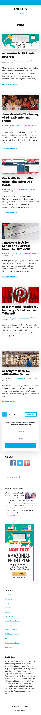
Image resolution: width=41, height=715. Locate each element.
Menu (22, 14)
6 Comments (27, 125)
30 (22, 415)
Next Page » (31, 415)
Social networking (12, 643)
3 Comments (23, 189)
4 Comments (26, 61)
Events (7, 608)
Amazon (8, 594)
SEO (6, 638)
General (8, 612)
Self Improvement (12, 634)
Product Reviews (11, 630)
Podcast (8, 625)
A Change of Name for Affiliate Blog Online (16, 372)
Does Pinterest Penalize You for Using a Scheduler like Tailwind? (20, 310)
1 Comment (21, 378)
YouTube (8, 647)
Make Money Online (12, 621)
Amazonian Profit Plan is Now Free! (18, 55)
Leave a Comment (25, 253)
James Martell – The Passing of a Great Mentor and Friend (20, 117)
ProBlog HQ (20, 8)
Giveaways (9, 616)
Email (7, 603)
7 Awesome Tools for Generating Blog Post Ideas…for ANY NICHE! (17, 246)
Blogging (8, 599)
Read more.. (13, 515)
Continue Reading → (9, 84)
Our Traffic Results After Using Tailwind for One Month (18, 181)
